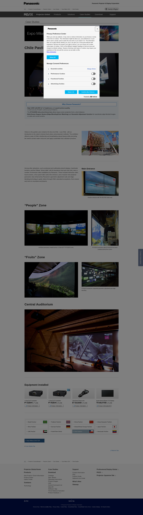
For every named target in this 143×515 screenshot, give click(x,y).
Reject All (71, 92)
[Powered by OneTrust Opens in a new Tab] (91, 97)
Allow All (53, 57)
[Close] (97, 29)
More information (51, 52)
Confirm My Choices (88, 92)
